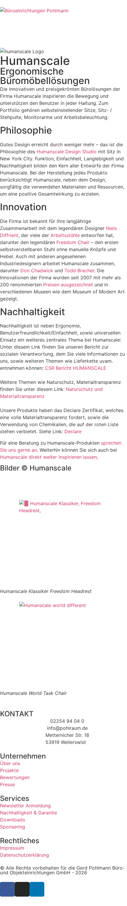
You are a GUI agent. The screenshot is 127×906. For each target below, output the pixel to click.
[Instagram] (22, 889)
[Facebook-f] (7, 889)
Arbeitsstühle (65, 235)
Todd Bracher (79, 270)
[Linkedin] (37, 889)
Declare (73, 431)
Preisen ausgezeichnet (68, 285)
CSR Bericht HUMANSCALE (75, 368)
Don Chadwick (36, 270)
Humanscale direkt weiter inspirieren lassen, (49, 457)
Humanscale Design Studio (67, 151)
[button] (63, 482)
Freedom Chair (72, 242)
